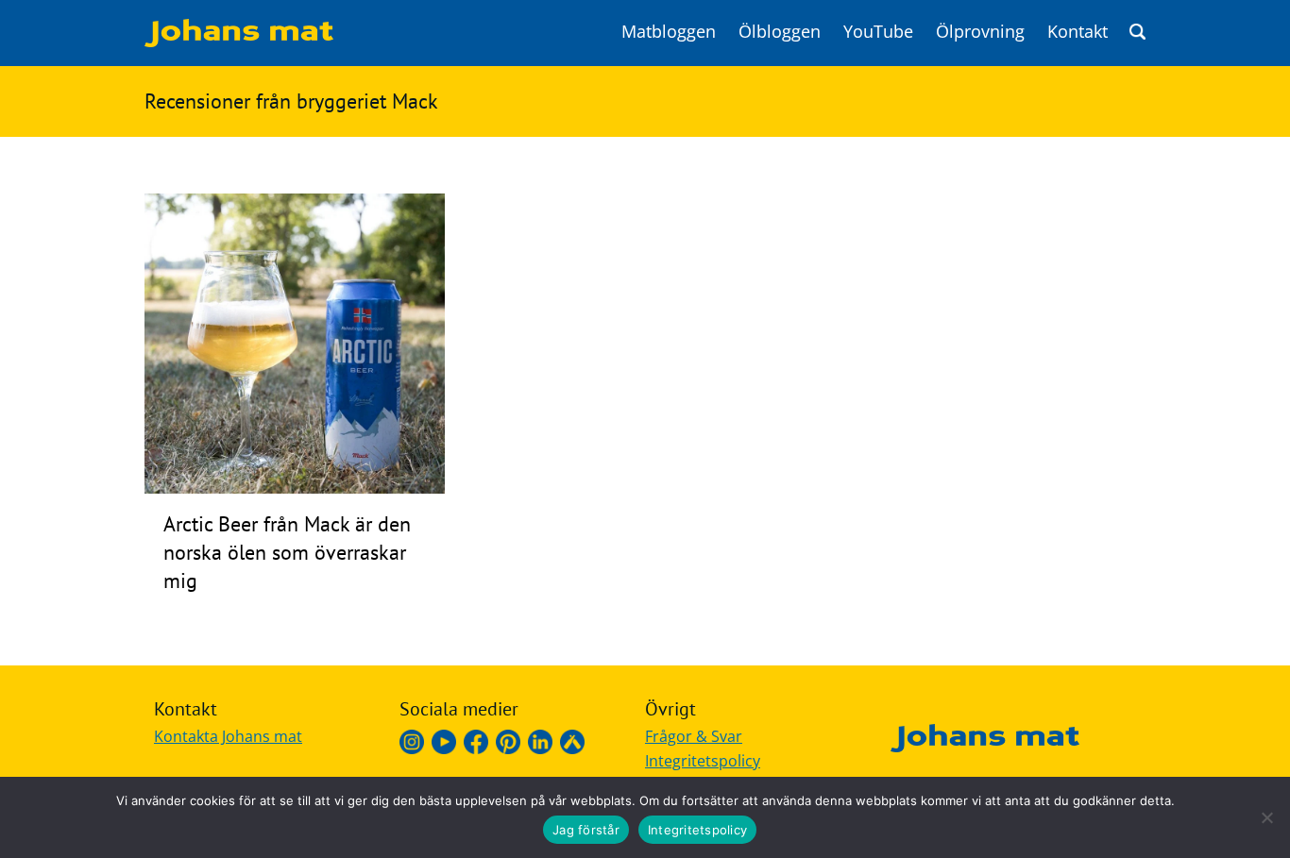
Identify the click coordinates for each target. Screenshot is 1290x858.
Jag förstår (586, 829)
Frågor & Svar (693, 736)
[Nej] (1266, 817)
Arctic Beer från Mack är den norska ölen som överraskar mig (287, 552)
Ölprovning (980, 31)
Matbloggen (668, 31)
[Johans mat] (238, 41)
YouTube (878, 31)
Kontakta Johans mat (228, 736)
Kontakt (1077, 31)
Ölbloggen (779, 31)
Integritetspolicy (702, 760)
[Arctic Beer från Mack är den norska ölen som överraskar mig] (294, 488)
